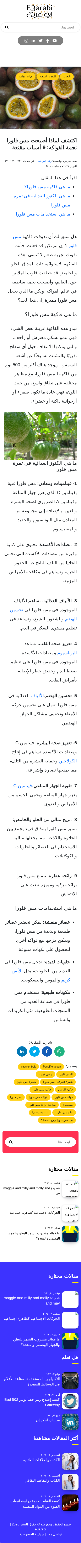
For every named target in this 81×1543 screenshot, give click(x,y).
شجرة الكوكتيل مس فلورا (58, 1081)
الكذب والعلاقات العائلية (41, 1460)
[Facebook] (47, 40)
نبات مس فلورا (64, 1112)
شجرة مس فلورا (26, 1081)
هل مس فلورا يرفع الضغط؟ (57, 1120)
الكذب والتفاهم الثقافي (42, 1480)
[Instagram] (26, 40)
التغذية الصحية (48, 76)
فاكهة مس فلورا (42, 1089)
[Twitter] (40, 40)
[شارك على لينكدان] (22, 1051)
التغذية (67, 76)
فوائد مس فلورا (64, 1097)
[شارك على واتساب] (59, 1051)
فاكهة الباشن (65, 1089)
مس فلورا (16, 1097)
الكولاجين (68, 760)
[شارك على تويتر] (34, 1051)
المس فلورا (66, 1074)
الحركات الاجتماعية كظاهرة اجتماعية (35, 1212)
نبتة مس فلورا (40, 1112)
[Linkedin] (33, 40)
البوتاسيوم (67, 652)
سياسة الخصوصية (32, 1534)
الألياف (37, 695)
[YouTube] (55, 40)
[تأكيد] (7, 27)
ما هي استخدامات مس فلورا (42, 214)
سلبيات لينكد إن (48, 1420)
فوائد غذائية (25, 76)
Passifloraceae (52, 1066)
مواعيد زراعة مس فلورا (42, 1104)
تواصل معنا (54, 1534)
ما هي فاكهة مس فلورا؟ (47, 186)
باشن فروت (45, 1074)
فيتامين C (22, 785)
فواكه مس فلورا (38, 1097)
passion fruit (28, 1066)
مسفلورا (68, 1104)
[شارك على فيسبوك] (47, 1051)
